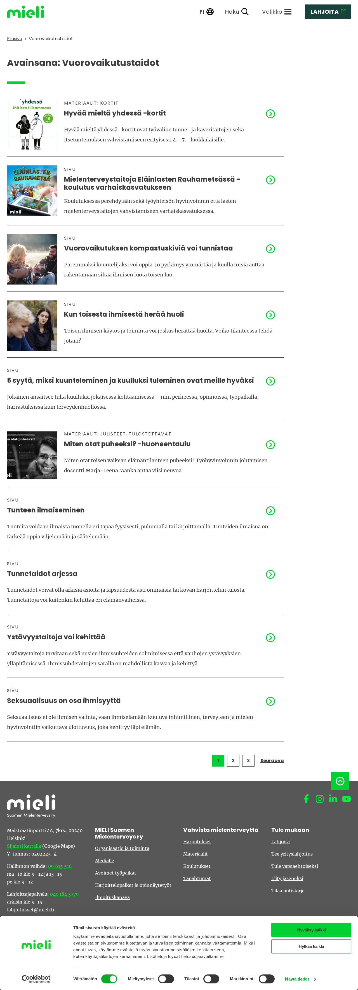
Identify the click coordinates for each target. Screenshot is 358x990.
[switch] (166, 978)
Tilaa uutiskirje (288, 890)
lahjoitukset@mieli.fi (30, 909)
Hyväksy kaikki (311, 930)
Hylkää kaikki (311, 946)
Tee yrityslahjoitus (292, 854)
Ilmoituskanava (112, 897)
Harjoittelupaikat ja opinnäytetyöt (133, 885)
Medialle (104, 860)
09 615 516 (60, 866)
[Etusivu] (29, 12)
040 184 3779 (64, 894)
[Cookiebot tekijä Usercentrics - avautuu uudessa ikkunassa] (36, 979)
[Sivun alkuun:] (340, 781)
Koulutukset (197, 866)
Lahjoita (280, 841)
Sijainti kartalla (24, 846)
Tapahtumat (197, 878)
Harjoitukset (197, 841)
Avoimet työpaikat (115, 873)
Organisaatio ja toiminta (122, 848)
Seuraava (272, 760)
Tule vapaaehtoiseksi (294, 866)
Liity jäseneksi (287, 878)
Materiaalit (195, 854)
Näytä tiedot (297, 979)
